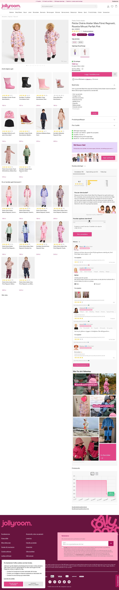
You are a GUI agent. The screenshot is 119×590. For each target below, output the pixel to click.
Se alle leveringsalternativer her (80, 509)
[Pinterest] (69, 581)
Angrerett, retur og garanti (34, 534)
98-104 (80, 42)
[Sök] (95, 6)
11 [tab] (44, 65)
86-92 (74, 42)
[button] (112, 6)
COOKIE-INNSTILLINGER (33, 584)
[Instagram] (54, 581)
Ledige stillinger (6, 556)
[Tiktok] (64, 581)
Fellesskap (103, 172)
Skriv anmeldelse (82, 234)
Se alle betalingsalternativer (79, 507)
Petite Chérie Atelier (78, 21)
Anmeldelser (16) (79, 172)
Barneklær (4, 16)
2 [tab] (28, 65)
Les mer (94, 113)
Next (67, 42)
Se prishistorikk (76, 70)
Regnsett (15, 16)
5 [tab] (34, 65)
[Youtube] (59, 581)
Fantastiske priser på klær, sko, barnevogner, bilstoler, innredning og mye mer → (93, 148)
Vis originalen (77, 257)
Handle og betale (31, 543)
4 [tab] (32, 65)
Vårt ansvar (29, 556)
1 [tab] (27, 65)
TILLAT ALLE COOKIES (13, 584)
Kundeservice (115, 1)
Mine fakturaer (6, 543)
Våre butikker (30, 551)
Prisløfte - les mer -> (79, 134)
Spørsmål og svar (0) (92, 172)
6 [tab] (35, 65)
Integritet (29, 547)
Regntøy (10, 16)
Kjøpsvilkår (4, 538)
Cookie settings (6, 551)
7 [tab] (37, 65)
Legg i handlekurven (92, 74)
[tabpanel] (18, 42)
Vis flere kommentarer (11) (81, 365)
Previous (3, 42)
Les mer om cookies (9, 578)
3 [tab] (30, 65)
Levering (29, 538)
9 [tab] (41, 65)
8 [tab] (39, 65)
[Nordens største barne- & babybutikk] (10, 5)
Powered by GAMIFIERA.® (79, 462)
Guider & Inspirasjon (7, 547)
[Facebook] (49, 581)
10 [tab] (42, 65)
